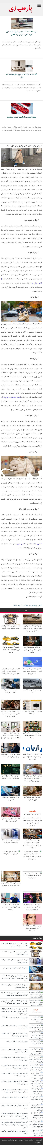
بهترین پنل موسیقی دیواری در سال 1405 (32, 712)
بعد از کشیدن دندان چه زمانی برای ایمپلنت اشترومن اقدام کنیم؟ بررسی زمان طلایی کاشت (10, 671)
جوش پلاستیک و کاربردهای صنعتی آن (10, 798)
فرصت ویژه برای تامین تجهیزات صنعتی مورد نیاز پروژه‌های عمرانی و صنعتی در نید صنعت (32, 844)
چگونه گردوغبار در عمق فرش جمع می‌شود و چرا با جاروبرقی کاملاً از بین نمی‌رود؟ (32, 628)
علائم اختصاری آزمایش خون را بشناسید (21, 117)
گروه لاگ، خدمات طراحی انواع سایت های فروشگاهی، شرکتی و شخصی (21, 33)
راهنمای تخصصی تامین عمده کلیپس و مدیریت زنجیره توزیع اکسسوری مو (32, 671)
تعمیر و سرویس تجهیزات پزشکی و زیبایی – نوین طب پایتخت (11, 907)
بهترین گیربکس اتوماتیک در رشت (32, 691)
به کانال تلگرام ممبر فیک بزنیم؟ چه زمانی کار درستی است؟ (10, 755)
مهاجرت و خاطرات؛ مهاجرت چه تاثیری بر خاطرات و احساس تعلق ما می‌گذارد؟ (10, 714)
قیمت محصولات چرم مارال (11, 397)
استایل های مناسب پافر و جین (29, 543)
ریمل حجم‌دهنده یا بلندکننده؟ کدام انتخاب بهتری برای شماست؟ (32, 928)
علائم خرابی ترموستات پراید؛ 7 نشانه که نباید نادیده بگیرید (10, 626)
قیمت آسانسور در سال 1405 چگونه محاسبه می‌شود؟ (11, 841)
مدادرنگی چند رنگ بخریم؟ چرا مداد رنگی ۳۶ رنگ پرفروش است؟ (32, 735)
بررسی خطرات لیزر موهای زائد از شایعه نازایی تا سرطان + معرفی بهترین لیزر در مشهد (32, 778)
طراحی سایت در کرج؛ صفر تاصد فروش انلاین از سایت (10, 776)
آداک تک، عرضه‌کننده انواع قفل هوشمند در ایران (21, 76)
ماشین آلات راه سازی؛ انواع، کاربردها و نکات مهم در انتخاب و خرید (11, 649)
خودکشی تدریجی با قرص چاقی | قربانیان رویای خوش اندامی (32, 649)
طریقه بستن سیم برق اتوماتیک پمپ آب (11, 691)
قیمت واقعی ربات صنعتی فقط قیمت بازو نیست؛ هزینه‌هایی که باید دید (32, 757)
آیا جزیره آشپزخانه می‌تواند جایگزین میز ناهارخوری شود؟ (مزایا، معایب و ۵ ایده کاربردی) (10, 735)
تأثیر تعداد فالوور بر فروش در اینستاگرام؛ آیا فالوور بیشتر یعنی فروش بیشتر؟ (32, 907)
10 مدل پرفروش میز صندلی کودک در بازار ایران (11, 819)
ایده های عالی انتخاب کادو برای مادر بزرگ (32, 798)
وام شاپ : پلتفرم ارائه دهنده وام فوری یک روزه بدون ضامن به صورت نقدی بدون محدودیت (32, 822)
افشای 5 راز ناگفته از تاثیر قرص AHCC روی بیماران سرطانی (10, 884)
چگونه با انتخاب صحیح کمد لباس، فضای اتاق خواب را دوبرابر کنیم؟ (14, 1034)
